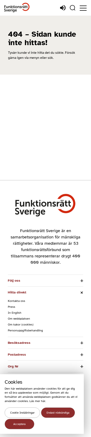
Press (11, 307)
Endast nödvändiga (58, 412)
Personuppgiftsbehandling (25, 330)
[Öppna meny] (83, 8)
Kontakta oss (16, 301)
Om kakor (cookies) (20, 324)
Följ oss (14, 280)
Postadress (17, 354)
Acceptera (19, 424)
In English (14, 313)
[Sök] (72, 8)
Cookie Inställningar (22, 412)
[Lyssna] (63, 8)
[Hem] (17, 8)
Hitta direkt (17, 292)
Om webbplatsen (19, 318)
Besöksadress (19, 343)
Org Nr (13, 366)
